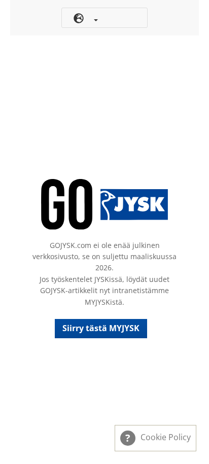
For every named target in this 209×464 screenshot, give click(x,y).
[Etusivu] (104, 204)
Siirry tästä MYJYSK (101, 328)
